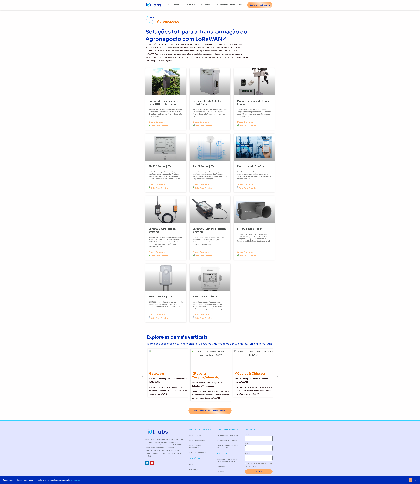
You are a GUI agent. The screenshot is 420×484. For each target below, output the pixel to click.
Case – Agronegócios (197, 453)
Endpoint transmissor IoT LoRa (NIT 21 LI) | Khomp (164, 103)
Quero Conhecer (157, 122)
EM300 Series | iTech (161, 166)
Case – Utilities (195, 435)
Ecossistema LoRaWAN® (227, 440)
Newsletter (193, 469)
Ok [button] (411, 480)
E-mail (247, 454)
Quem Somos (236, 5)
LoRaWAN (190, 5)
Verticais (177, 5)
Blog (216, 5)
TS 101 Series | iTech (205, 166)
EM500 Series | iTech (161, 296)
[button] (142, 376)
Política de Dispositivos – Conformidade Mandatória (227, 460)
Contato (224, 5)
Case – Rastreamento (197, 440)
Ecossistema (205, 5)
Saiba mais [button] (75, 480)
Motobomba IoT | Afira (250, 166)
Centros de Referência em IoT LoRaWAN (227, 446)
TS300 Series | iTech (205, 296)
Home (167, 5)
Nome (247, 434)
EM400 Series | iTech (249, 228)
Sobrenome (250, 444)
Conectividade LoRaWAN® (227, 435)
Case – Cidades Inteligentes (195, 446)
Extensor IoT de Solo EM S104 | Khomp (207, 103)
